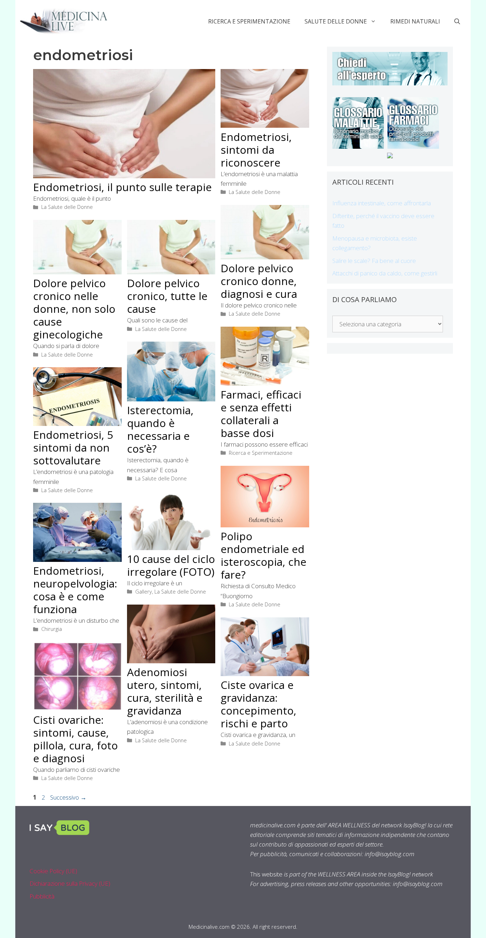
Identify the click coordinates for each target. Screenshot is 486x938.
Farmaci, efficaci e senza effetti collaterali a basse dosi (261, 413)
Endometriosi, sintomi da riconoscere (256, 150)
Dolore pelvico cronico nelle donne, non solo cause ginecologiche (74, 309)
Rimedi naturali (415, 21)
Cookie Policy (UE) (53, 871)
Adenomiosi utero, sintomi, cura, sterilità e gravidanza (164, 691)
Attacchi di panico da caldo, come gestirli (384, 273)
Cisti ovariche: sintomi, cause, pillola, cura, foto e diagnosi (75, 738)
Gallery (143, 591)
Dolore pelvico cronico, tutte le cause (167, 296)
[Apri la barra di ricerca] (457, 21)
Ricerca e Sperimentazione (249, 21)
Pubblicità (42, 896)
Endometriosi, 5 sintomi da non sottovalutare (73, 447)
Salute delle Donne (336, 21)
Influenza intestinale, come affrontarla (381, 203)
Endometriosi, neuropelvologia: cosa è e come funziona (75, 589)
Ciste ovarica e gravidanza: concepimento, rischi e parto (258, 704)
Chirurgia (51, 629)
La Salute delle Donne (67, 207)
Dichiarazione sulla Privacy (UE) (70, 883)
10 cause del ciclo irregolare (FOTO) (171, 565)
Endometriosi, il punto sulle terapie (122, 187)
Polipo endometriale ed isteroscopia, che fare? (263, 555)
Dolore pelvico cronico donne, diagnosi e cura (259, 281)
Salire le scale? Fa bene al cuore (374, 261)
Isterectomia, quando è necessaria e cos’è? (160, 429)
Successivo (68, 797)
